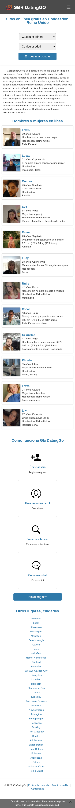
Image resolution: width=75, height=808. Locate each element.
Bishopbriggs (36, 718)
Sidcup (36, 762)
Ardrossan (36, 757)
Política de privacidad (39, 785)
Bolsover (36, 753)
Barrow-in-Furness (36, 701)
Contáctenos (37, 788)
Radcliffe (36, 705)
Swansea (36, 618)
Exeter (36, 649)
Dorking (36, 727)
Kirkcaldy (36, 696)
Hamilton (36, 679)
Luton (36, 622)
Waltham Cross (36, 766)
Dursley (36, 736)
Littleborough (36, 744)
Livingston (36, 675)
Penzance (36, 723)
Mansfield (36, 635)
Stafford (36, 662)
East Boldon (36, 749)
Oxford (36, 644)
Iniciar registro (37, 597)
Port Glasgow (36, 731)
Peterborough (36, 640)
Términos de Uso (60, 785)
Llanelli (36, 692)
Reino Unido (36, 770)
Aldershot (36, 666)
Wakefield (36, 653)
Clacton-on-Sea (36, 688)
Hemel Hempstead (36, 657)
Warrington (36, 631)
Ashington (36, 714)
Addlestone (36, 740)
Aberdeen (36, 627)
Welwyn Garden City (36, 670)
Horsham (36, 683)
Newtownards (36, 709)
